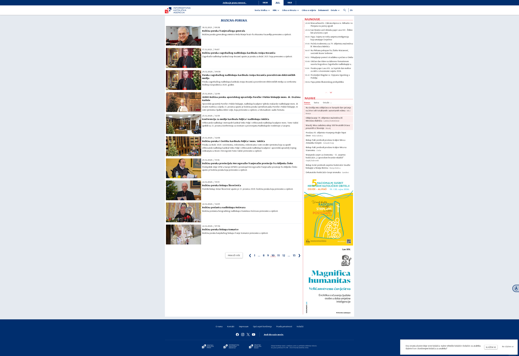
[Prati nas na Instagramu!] (242, 334)
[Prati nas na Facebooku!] (237, 334)
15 (294, 255)
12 (283, 255)
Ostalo (334, 10)
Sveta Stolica (261, 10)
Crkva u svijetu (309, 10)
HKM (265, 2)
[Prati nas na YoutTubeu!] (253, 334)
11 (278, 255)
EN (351, 10)
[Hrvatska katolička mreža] (208, 347)
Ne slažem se (508, 346)
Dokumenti (323, 10)
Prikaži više (234, 255)
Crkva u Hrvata (289, 10)
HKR (290, 2)
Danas (307, 102)
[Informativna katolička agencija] (231, 347)
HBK (275, 10)
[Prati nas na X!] (248, 334)
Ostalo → (327, 102)
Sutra (316, 102)
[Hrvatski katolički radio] (255, 347)
